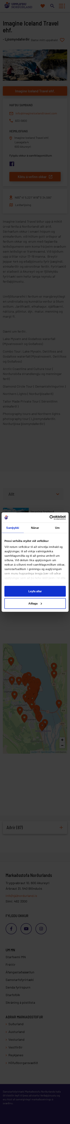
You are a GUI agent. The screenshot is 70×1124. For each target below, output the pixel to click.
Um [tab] (57, 527)
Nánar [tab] (35, 527)
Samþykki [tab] (12, 527)
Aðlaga (33, 603)
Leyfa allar (35, 591)
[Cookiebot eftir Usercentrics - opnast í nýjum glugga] (50, 517)
